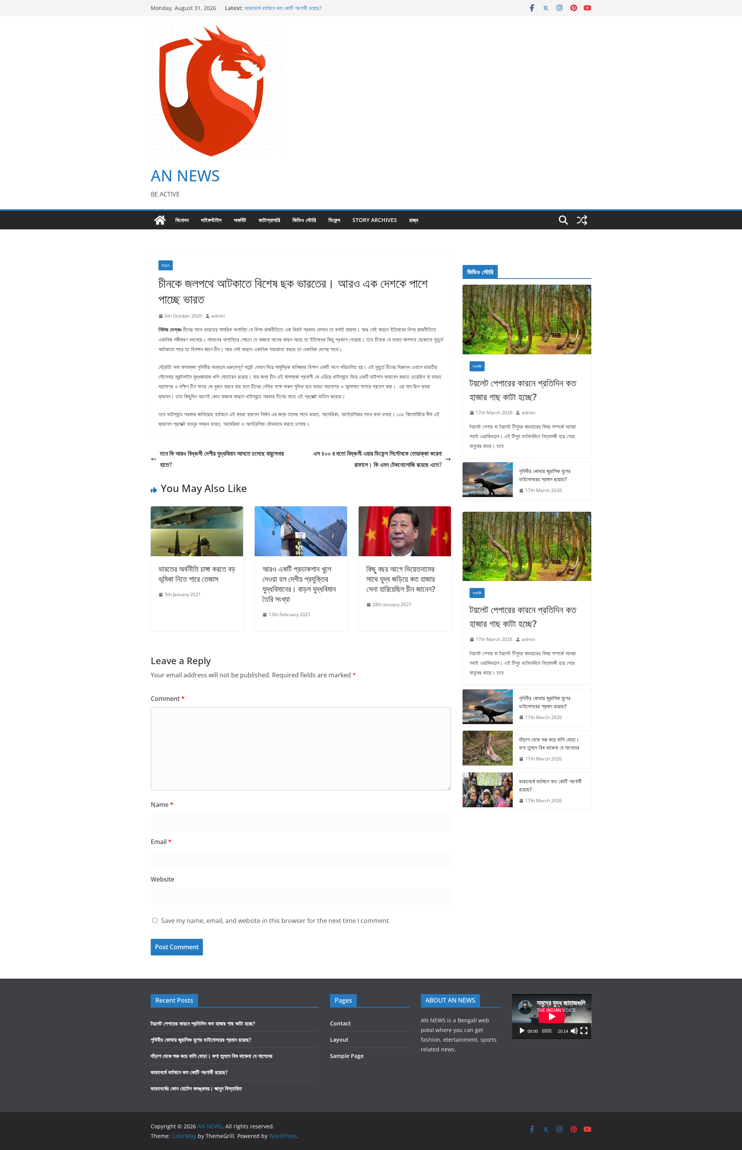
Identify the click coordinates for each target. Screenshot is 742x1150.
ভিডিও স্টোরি (304, 220)
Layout (339, 1039)
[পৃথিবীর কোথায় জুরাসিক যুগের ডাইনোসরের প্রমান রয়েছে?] (488, 480)
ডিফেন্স (334, 220)
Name (162, 804)
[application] (552, 1016)
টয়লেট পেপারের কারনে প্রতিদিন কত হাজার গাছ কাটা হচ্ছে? (523, 389)
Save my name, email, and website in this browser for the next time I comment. (275, 920)
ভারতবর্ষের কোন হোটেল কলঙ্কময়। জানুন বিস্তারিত (196, 1088)
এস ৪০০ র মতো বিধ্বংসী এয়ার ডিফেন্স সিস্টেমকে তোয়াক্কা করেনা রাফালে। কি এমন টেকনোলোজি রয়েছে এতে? (377, 459)
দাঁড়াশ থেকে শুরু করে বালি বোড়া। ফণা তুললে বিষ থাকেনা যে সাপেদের (549, 743)
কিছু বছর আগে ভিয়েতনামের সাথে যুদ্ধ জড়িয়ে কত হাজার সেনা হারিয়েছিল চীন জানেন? (400, 579)
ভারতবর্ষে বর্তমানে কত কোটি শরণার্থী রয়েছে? (283, 8)
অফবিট (240, 220)
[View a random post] (582, 220)
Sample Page (347, 1055)
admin (218, 316)
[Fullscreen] (584, 1031)
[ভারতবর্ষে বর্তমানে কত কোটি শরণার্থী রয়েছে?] (488, 791)
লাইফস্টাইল (211, 220)
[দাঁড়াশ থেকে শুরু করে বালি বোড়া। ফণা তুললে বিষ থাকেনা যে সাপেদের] (488, 749)
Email (161, 841)
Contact (340, 1023)
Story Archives (374, 220)
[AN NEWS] (160, 220)
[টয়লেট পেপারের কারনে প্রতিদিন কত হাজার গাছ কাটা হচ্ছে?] (527, 319)
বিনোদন (182, 220)
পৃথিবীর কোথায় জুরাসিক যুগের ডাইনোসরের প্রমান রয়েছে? (544, 475)
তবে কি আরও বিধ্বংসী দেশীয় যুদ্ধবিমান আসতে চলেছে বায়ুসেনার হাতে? (222, 459)
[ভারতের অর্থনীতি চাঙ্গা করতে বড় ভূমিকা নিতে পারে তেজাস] (197, 512)
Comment (168, 698)
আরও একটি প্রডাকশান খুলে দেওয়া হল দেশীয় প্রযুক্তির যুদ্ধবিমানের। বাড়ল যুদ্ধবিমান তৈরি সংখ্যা (299, 584)
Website (162, 879)
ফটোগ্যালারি (269, 220)
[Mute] (574, 1031)
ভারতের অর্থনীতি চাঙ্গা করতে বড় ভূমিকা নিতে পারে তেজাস (196, 574)
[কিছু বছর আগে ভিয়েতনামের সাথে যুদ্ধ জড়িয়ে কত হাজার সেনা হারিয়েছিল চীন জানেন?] (405, 512)
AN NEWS (185, 175)
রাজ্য (413, 220)
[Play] (522, 1031)
